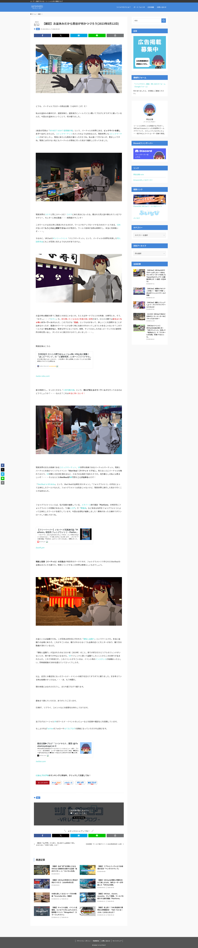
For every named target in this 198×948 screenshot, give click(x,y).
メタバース (86, 504)
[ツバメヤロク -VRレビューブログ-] (37, 7)
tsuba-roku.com (43, 376)
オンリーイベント (60, 238)
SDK (118, 224)
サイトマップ (117, 941)
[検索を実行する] (163, 20)
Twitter (50, 728)
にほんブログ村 (42, 775)
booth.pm (40, 547)
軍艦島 (83, 508)
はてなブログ (69, 728)
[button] (42, 35)
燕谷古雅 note (138, 174)
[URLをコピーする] (115, 35)
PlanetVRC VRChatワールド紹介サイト (147, 206)
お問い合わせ (105, 941)
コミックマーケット (64, 133)
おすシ (53, 319)
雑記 (38, 29)
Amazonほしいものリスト (143, 180)
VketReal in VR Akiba (46, 484)
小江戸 (72, 508)
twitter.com (41, 761)
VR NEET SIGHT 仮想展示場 (61, 130)
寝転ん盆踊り (89, 638)
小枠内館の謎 (68, 390)
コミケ (47, 214)
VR (79, 467)
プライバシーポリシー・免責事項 (88, 941)
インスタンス (100, 659)
